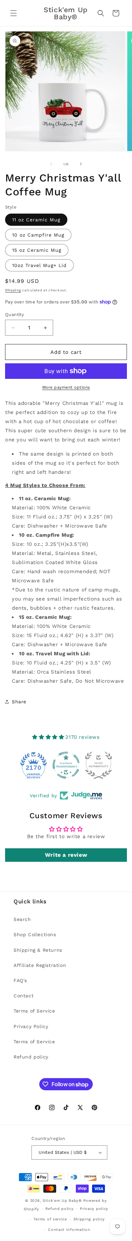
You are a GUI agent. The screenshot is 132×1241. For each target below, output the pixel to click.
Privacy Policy (31, 1026)
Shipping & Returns (38, 950)
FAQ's (20, 980)
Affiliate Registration (40, 965)
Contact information (69, 1229)
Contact (24, 995)
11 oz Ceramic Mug (36, 219)
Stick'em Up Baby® (62, 1200)
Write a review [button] (66, 855)
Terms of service (50, 1219)
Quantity (14, 314)
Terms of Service (34, 1011)
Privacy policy (94, 1209)
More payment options (66, 387)
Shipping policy (89, 1219)
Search (22, 919)
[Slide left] (51, 163)
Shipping (13, 290)
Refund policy (31, 1057)
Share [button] (19, 701)
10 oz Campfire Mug (38, 235)
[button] (13, 13)
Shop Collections (35, 934)
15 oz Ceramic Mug (36, 250)
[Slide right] (80, 163)
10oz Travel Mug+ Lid (39, 265)
